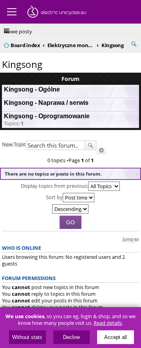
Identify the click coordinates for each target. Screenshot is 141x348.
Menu (12, 12)
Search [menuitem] (134, 44)
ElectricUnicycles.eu (56, 12)
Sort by (54, 196)
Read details (108, 323)
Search (90, 145)
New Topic (14, 144)
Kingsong (22, 64)
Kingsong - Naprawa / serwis (46, 102)
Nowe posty (18, 31)
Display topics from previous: (54, 185)
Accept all (115, 337)
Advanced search (101, 150)
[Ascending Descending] (70, 209)
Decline (71, 337)
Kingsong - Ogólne (32, 89)
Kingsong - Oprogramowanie (47, 116)
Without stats (27, 337)
